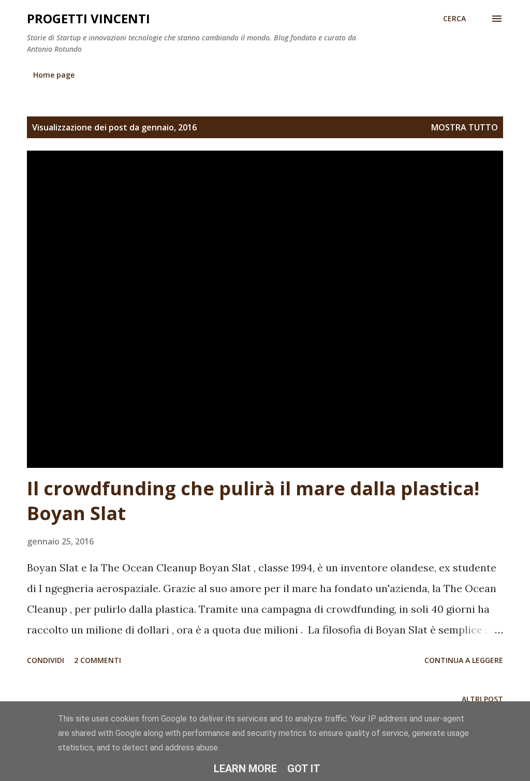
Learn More (245, 768)
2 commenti (97, 660)
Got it (303, 768)
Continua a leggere (463, 660)
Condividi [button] (45, 660)
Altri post (482, 699)
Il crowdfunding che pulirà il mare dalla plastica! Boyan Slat (253, 501)
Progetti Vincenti (88, 18)
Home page (54, 75)
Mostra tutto (464, 127)
